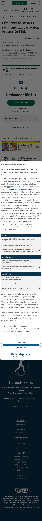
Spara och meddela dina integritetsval (15, 288)
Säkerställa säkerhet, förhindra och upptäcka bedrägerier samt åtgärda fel (17, 279)
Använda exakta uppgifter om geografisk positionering (15, 261)
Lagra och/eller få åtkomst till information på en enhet (18, 240)
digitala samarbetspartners (14, 189)
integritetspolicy (24, 331)
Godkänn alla (21, 342)
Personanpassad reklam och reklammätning (17, 245)
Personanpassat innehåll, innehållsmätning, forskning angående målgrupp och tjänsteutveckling (19, 250)
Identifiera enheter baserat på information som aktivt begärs (18, 267)
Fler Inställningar (21, 348)
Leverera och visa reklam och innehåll (14, 284)
